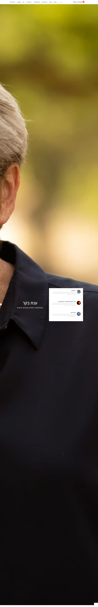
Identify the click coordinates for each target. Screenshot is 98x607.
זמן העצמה (73, 290)
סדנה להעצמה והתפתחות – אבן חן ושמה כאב (67, 301)
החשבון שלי (19, 2)
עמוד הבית (60, 2)
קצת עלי (50, 2)
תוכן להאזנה (29, 2)
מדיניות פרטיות (12, 2)
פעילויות (55, 2)
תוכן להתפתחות (37, 2)
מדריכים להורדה (44, 2)
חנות (23, 2)
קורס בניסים (73, 312)
